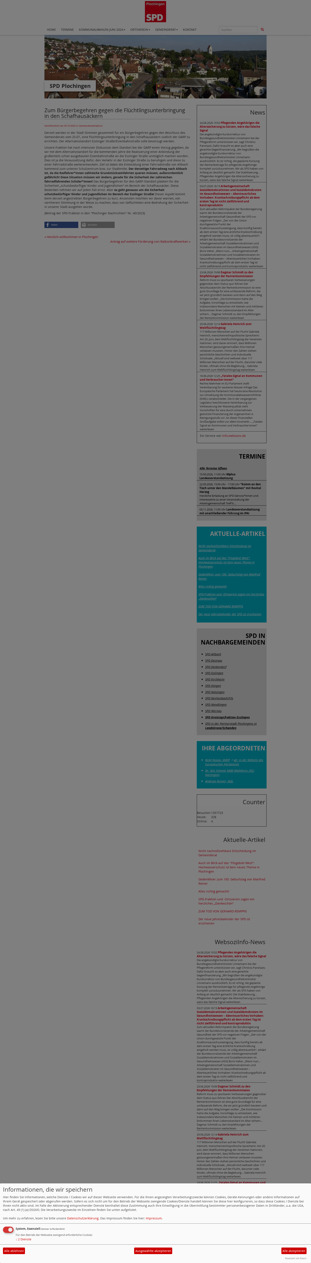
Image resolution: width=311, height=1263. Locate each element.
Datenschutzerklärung (83, 1218)
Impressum (154, 1218)
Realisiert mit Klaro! (295, 1258)
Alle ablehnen (14, 1251)
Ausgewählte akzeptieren (153, 1251)
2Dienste (23, 1239)
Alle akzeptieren (293, 1251)
